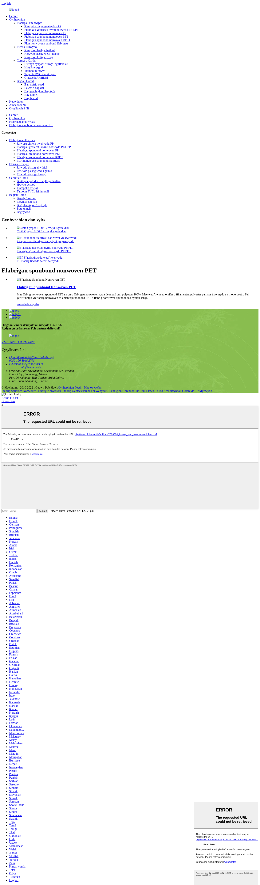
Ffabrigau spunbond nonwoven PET (46, 36)
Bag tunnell (31, 94)
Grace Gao (8, 401)
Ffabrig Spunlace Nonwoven (19, 391)
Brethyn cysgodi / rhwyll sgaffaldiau (46, 64)
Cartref (13, 16)
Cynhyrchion (17, 19)
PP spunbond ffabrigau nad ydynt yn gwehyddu (45, 241)
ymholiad (22, 304)
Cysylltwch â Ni (19, 108)
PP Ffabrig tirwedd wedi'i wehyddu (38, 261)
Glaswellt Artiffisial (36, 77)
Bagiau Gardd (25, 81)
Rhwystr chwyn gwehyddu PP (42, 26)
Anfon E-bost (10, 397)
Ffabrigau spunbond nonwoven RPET (47, 40)
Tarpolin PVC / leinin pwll (40, 74)
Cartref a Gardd (26, 60)
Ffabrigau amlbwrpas (29, 23)
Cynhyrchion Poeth (69, 387)
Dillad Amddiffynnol (168, 391)
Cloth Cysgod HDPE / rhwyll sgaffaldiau (41, 231)
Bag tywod (31, 98)
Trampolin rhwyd (34, 70)
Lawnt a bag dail (34, 87)
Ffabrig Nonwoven (49, 391)
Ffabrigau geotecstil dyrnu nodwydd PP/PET (44, 251)
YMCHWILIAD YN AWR (18, 342)
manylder (33, 304)
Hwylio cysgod (33, 67)
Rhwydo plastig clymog (38, 57)
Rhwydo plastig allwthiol (39, 50)
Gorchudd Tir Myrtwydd (197, 391)
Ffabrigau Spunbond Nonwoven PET (46, 287)
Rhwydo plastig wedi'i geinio (42, 53)
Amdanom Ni (17, 105)
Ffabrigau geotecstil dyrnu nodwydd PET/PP (51, 29)
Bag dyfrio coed (34, 84)
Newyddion (16, 101)
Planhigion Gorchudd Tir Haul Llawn (131, 391)
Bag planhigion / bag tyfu (39, 91)
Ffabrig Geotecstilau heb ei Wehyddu (84, 391)
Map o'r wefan (92, 387)
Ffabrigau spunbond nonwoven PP (45, 33)
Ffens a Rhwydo (27, 46)
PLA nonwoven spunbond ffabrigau (46, 43)
